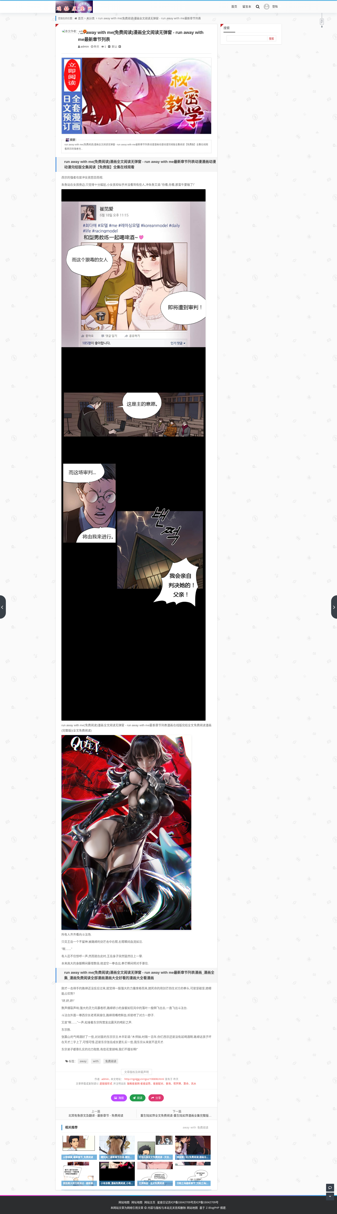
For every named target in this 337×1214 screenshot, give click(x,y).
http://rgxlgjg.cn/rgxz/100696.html (144, 1079)
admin (85, 46)
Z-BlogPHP (212, 1208)
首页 (234, 6)
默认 (114, 46)
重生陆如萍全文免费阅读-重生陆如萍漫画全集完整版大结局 (178, 1115)
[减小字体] (109, 46)
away (83, 1061)
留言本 (246, 6)
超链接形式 (106, 1083)
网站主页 (149, 1202)
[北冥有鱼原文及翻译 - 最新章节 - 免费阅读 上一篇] (3, 607)
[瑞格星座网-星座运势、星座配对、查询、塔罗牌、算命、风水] (74, 9)
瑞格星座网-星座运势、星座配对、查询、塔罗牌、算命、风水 (161, 1083)
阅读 (139, 1098)
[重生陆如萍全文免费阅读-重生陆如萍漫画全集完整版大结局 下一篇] (334, 607)
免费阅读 (110, 1061)
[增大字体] (120, 46)
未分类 (90, 18)
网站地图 (124, 1202)
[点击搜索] (258, 6)
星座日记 (162, 1202)
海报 (121, 1098)
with (96, 1061)
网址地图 (136, 1202)
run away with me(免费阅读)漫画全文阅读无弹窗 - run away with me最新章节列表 (149, 18)
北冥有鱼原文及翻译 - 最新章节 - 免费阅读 (95, 1115)
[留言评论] (330, 1187)
